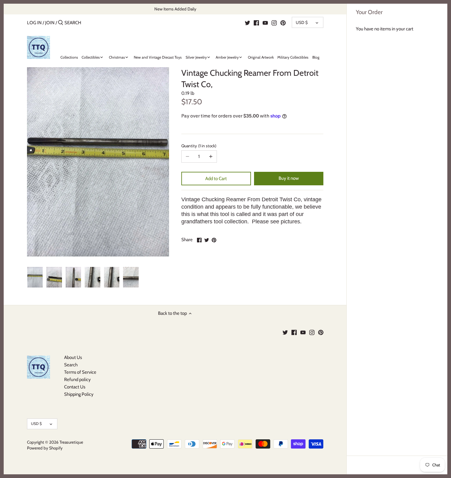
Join (50, 22)
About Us (73, 357)
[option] (35, 277)
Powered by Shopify (45, 447)
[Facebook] (256, 22)
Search (71, 365)
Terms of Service (80, 372)
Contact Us (74, 387)
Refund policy (77, 379)
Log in (34, 22)
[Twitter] (247, 22)
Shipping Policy (79, 394)
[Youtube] (265, 22)
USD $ (302, 22)
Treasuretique (71, 442)
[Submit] (60, 22)
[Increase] (211, 156)
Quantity (198, 145)
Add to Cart (216, 178)
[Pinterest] (283, 22)
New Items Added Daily (175, 8)
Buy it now (289, 178)
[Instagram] (274, 22)
